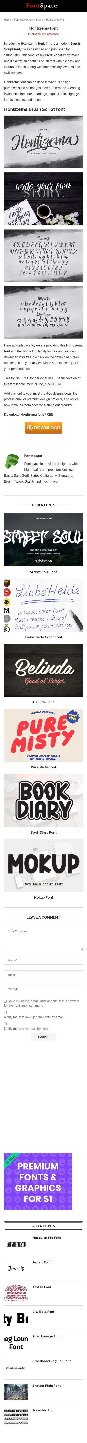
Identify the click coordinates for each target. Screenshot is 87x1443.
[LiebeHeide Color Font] (43, 605)
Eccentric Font (43, 1410)
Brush (39, 19)
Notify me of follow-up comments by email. (34, 1017)
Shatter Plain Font (46, 1386)
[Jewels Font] (16, 1268)
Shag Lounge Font (46, 1336)
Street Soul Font (43, 572)
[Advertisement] (43, 1097)
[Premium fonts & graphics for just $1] (38, 1156)
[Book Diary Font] (43, 800)
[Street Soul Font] (43, 539)
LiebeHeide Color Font (43, 637)
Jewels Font (41, 1262)
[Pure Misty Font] (43, 735)
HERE (58, 384)
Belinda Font (43, 702)
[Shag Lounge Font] (16, 1342)
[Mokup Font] (43, 865)
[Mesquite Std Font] (16, 1244)
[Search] (83, 6)
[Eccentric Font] (16, 1416)
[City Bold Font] (16, 1318)
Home (7, 19)
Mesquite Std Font (46, 1238)
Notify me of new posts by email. (27, 1028)
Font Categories (23, 19)
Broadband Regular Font (51, 1361)
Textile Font (41, 1287)
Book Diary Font (44, 832)
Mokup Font (43, 897)
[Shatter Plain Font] (16, 1392)
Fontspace (52, 33)
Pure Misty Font (43, 767)
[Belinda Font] (43, 670)
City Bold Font (43, 1312)
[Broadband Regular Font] (16, 1367)
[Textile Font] (16, 1293)
